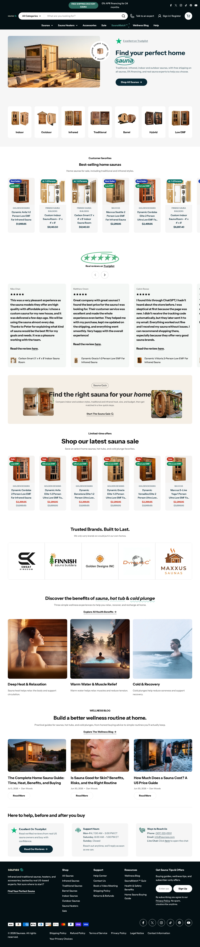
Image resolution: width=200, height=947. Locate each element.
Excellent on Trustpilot (135, 40)
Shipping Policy (58, 933)
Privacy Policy (163, 900)
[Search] (123, 16)
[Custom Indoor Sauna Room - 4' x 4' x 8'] (178, 191)
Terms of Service (98, 933)
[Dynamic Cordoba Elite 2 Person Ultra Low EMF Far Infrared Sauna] (147, 191)
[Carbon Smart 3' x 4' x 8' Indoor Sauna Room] (84, 191)
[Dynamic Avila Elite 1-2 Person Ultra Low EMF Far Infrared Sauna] (52, 469)
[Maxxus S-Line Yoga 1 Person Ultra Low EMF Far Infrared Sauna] (178, 469)
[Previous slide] (95, 275)
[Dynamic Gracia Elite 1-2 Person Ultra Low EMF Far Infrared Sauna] (115, 469)
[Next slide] (104, 275)
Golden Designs (21, 208)
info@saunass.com (165, 837)
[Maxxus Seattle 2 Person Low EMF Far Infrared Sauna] (115, 191)
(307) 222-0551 (163, 833)
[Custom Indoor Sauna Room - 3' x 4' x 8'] (52, 191)
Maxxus (116, 208)
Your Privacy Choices (61, 938)
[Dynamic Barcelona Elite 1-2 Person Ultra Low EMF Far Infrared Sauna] (84, 469)
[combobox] (73, 16)
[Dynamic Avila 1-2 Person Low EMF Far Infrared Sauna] (21, 191)
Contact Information (159, 933)
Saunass (20, 933)
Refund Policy (77, 933)
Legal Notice (137, 933)
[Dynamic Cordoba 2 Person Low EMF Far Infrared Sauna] (21, 469)
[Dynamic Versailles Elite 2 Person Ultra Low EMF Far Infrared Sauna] (147, 469)
